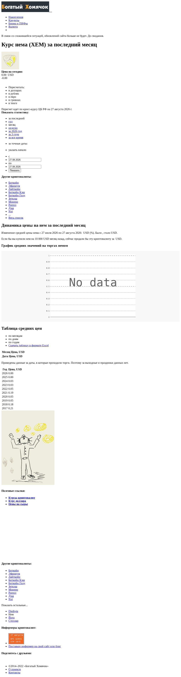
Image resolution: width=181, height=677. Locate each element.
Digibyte (13, 611)
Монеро (13, 201)
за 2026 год (15, 131)
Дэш (11, 208)
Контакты (14, 672)
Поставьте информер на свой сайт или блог (34, 646)
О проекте (14, 669)
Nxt (10, 211)
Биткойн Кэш (16, 192)
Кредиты (13, 20)
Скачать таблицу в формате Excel (28, 345)
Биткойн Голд (16, 195)
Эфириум (14, 185)
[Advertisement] (90, 533)
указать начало (17, 149)
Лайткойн (14, 189)
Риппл (12, 204)
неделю (12, 127)
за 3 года (13, 134)
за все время (15, 137)
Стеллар (13, 620)
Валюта (13, 26)
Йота (11, 617)
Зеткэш (12, 198)
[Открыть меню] (50, 12)
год (10, 121)
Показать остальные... (14, 605)
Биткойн (13, 182)
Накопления (15, 17)
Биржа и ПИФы (18, 23)
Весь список (15, 217)
